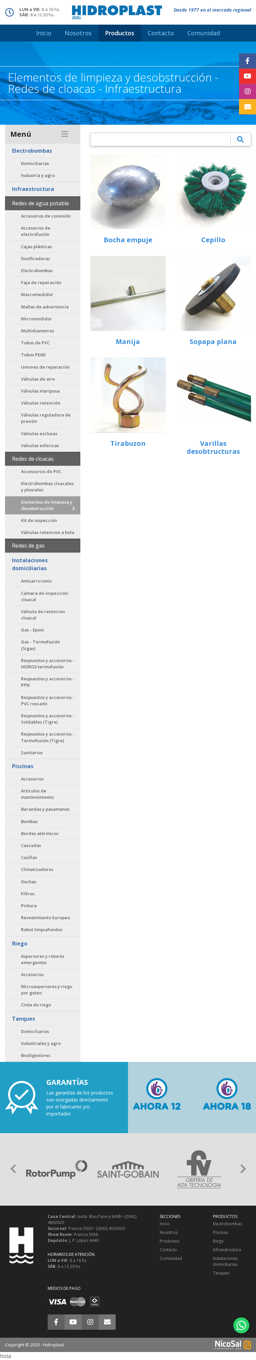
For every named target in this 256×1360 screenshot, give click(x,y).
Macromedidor (37, 294)
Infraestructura (33, 189)
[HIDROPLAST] (117, 11)
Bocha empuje (128, 239)
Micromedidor (36, 319)
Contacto (168, 1250)
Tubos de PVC (35, 343)
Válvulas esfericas (40, 445)
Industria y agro (38, 175)
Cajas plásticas (36, 247)
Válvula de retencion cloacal (43, 614)
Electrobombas (32, 150)
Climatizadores (37, 869)
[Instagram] (247, 91)
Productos (169, 1241)
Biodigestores (35, 1055)
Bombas (29, 821)
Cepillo (213, 239)
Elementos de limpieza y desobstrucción (46, 505)
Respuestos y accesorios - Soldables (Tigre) (47, 719)
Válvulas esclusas (39, 433)
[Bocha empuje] (128, 191)
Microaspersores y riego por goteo (46, 989)
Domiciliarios (35, 1031)
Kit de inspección (39, 520)
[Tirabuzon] (128, 395)
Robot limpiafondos (41, 930)
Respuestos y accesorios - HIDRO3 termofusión (47, 663)
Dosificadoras (35, 258)
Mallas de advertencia (45, 307)
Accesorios (32, 779)
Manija (128, 341)
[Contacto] (247, 106)
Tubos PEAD (33, 355)
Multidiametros (37, 331)
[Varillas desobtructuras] (213, 395)
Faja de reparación (41, 282)
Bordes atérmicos (39, 833)
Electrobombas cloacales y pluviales (47, 486)
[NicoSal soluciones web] (233, 1344)
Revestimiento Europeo (45, 918)
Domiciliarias (35, 163)
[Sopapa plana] (213, 293)
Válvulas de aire (38, 379)
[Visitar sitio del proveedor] (56, 1169)
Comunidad (171, 1258)
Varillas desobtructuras (213, 447)
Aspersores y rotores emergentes (42, 959)
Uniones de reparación (45, 367)
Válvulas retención (40, 403)
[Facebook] (247, 61)
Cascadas (31, 845)
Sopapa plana (213, 341)
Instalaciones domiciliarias (30, 564)
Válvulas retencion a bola (47, 532)
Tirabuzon (128, 443)
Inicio (165, 1224)
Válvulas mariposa (40, 391)
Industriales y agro (41, 1043)
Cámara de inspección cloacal (44, 596)
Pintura (29, 906)
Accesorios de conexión (46, 216)
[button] (13, 1169)
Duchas (28, 882)
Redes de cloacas (33, 458)
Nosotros (169, 1232)
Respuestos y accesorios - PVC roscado (47, 700)
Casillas (29, 857)
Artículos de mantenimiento (37, 794)
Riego (19, 943)
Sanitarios (32, 753)
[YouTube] (247, 76)
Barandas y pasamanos (45, 809)
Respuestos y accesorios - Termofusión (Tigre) (47, 737)
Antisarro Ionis (36, 581)
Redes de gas (28, 545)
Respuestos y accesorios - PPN (47, 682)
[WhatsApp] (241, 1325)
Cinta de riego (36, 1005)
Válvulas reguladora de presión (46, 418)
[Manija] (128, 293)
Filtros (27, 894)
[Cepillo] (213, 191)
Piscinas (22, 766)
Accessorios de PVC (41, 471)
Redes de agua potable (40, 203)
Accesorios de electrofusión (35, 231)
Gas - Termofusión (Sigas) (40, 645)
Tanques (23, 1018)
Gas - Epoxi (32, 630)
